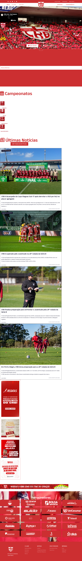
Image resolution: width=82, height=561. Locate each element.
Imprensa (59, 4)
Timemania (64, 1)
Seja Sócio (71, 1)
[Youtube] (12, 1)
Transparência (70, 4)
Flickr (63, 548)
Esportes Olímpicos (41, 552)
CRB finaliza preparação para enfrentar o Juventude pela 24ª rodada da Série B (29, 311)
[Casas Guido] (30, 510)
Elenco (26, 553)
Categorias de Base (6, 150)
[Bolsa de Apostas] (51, 503)
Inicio (8, 4)
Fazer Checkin (33, 45)
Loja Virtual (57, 1)
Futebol (39, 548)
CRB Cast (64, 550)
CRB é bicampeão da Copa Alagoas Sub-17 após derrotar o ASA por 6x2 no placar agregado (30, 197)
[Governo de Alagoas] (10, 510)
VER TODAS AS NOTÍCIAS (19, 144)
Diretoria (27, 552)
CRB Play (64, 552)
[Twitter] (10, 1)
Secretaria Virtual (53, 548)
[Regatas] (51, 510)
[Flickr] (16, 1)
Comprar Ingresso (49, 45)
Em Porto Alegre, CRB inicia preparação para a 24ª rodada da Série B (28, 367)
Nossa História (28, 548)
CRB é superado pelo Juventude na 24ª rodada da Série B (23, 254)
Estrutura (27, 550)
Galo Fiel (21, 4)
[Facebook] (8, 1)
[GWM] (30, 503)
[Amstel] (10, 503)
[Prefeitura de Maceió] (72, 503)
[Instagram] (14, 1)
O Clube (14, 4)
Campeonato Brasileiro (7, 213)
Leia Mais (3, 209)
